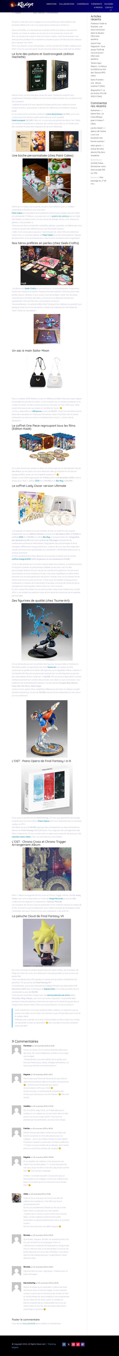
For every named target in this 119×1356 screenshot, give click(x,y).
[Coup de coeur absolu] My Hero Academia (98, 152)
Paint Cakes (17, 213)
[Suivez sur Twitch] (82, 1344)
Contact (109, 8)
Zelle (25, 1194)
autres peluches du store (58, 995)
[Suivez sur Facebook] (64, 1344)
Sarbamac (95, 110)
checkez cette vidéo (21, 837)
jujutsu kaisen (97, 128)
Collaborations (66, 4)
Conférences (83, 4)
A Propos (98, 8)
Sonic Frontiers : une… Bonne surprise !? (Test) (98, 83)
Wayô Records (56, 898)
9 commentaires (52, 13)
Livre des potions (54, 114)
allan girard (96, 145)
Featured (41, 13)
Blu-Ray (60, 481)
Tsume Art (51, 667)
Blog (35, 13)
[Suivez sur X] (69, 1344)
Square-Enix (49, 989)
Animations (51, 4)
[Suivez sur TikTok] (78, 1344)
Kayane (18, 13)
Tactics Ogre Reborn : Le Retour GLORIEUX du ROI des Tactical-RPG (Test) (99, 69)
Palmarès (108, 4)
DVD (37, 481)
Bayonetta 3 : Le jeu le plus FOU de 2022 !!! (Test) (98, 93)
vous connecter (29, 1323)
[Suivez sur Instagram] (73, 1344)
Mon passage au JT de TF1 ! (98, 180)
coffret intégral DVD (21, 559)
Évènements (96, 4)
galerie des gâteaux (60, 216)
